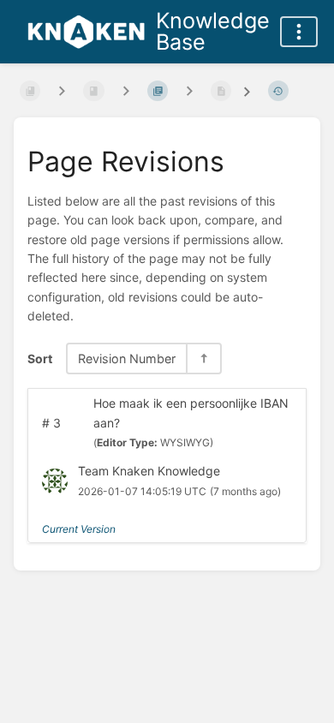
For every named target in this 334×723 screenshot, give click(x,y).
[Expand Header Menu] (299, 31)
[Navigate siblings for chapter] (125, 91)
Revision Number (127, 358)
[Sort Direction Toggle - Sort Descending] (203, 358)
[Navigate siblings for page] (189, 91)
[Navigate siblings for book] (61, 91)
